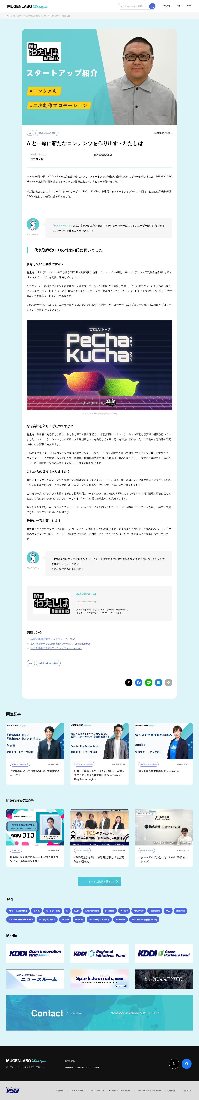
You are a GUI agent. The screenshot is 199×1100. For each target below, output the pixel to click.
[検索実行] (152, 6)
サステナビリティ (47, 919)
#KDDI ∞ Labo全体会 (48, 663)
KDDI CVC (138, 910)
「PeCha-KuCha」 (62, 225)
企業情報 (59, 1090)
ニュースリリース (77, 1090)
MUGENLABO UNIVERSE (21, 919)
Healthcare (155, 910)
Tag (178, 5)
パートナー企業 (53, 910)
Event (96, 1067)
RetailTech (120, 919)
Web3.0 (124, 910)
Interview (17, 15)
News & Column (83, 1067)
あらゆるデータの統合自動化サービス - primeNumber (60, 643)
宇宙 (168, 910)
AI (30, 132)
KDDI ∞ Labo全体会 (47, 132)
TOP (8, 15)
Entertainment (92, 910)
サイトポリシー (97, 1090)
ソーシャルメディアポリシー (149, 1090)
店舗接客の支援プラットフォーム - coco (52, 639)
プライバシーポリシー (120, 1090)
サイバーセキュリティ (99, 919)
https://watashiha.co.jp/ (86, 601)
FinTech (65, 919)
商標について (187, 1090)
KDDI (76, 910)
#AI (30, 663)
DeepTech (109, 910)
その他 (36, 910)
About (189, 5)
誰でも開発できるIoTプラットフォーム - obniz (56, 648)
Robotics (180, 910)
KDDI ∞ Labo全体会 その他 (144, 919)
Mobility (79, 919)
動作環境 (171, 1090)
